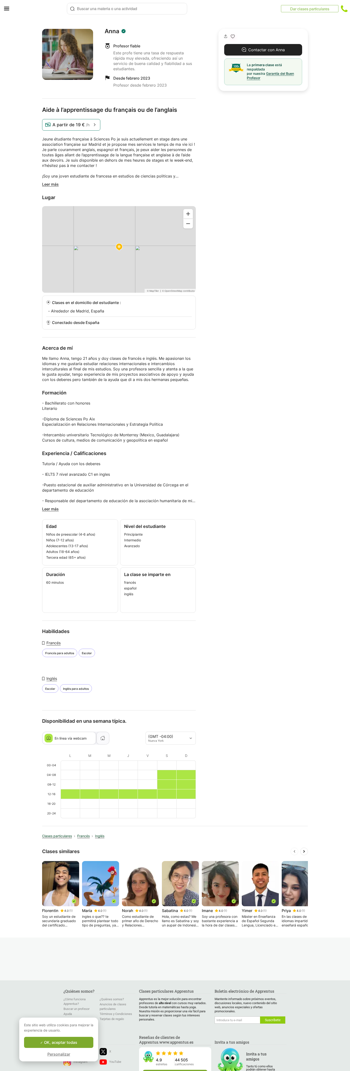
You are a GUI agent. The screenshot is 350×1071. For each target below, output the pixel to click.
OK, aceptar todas (60, 1042)
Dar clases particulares (309, 9)
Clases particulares (57, 836)
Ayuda (68, 1014)
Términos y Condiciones (116, 1014)
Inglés (51, 678)
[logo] (40, 8)
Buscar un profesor (76, 1009)
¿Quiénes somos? (112, 999)
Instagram (80, 1062)
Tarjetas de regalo (112, 1019)
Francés (53, 642)
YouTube (115, 1062)
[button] (233, 36)
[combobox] (127, 8)
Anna (112, 31)
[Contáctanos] (344, 8)
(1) (71, 911)
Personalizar (58, 1054)
